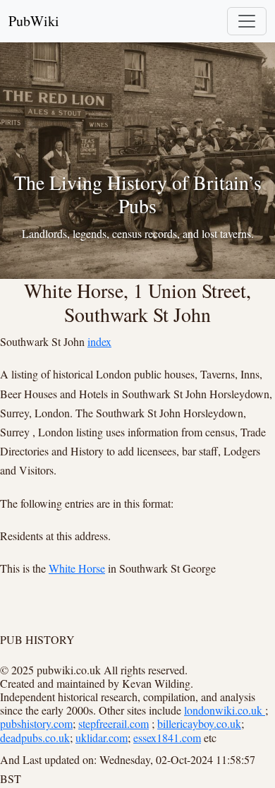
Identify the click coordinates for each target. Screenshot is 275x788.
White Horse (77, 568)
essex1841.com (167, 737)
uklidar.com (101, 737)
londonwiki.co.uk (224, 710)
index (99, 341)
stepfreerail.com (113, 723)
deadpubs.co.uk (35, 737)
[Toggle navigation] (247, 21)
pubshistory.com (36, 723)
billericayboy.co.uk (199, 723)
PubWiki (33, 20)
